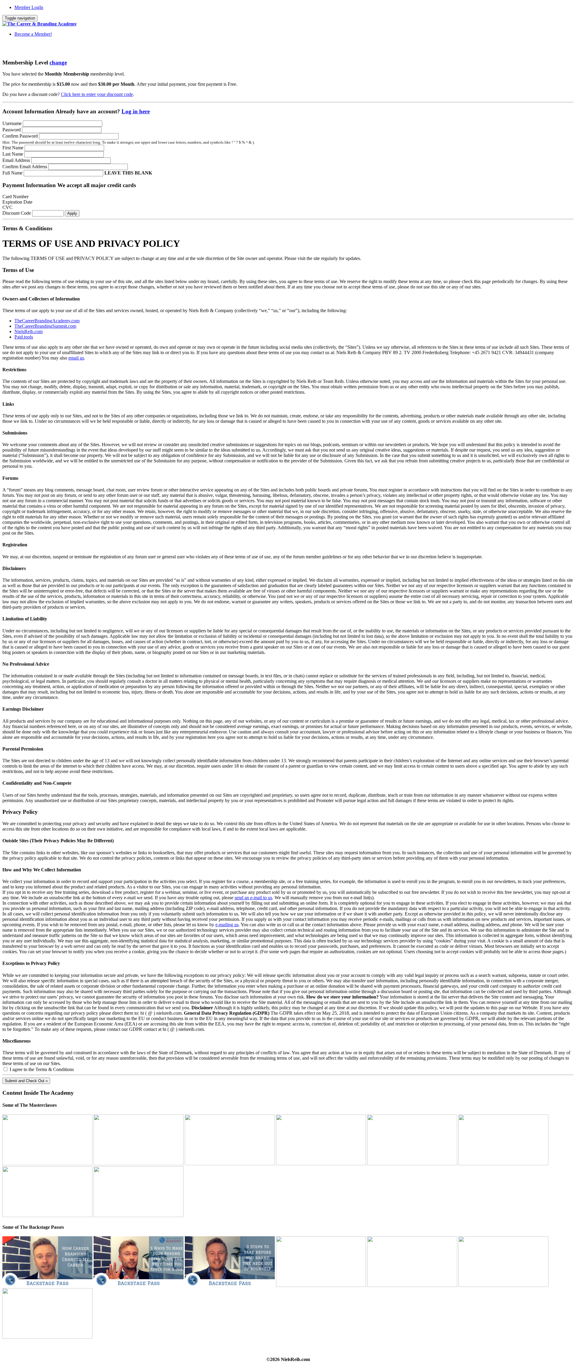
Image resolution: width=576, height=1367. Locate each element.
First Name (12, 147)
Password (11, 129)
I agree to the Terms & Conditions (41, 1069)
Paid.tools (23, 336)
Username (12, 123)
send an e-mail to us (253, 897)
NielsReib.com (28, 331)
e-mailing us (226, 924)
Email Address (16, 160)
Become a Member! (33, 34)
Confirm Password (20, 136)
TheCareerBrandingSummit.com (45, 326)
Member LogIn (28, 7)
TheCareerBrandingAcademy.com (47, 320)
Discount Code (16, 213)
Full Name (12, 172)
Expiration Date (17, 201)
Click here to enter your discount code (97, 94)
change (58, 62)
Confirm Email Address (24, 166)
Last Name (12, 154)
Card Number (15, 196)
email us (76, 357)
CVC (7, 207)
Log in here (136, 111)
